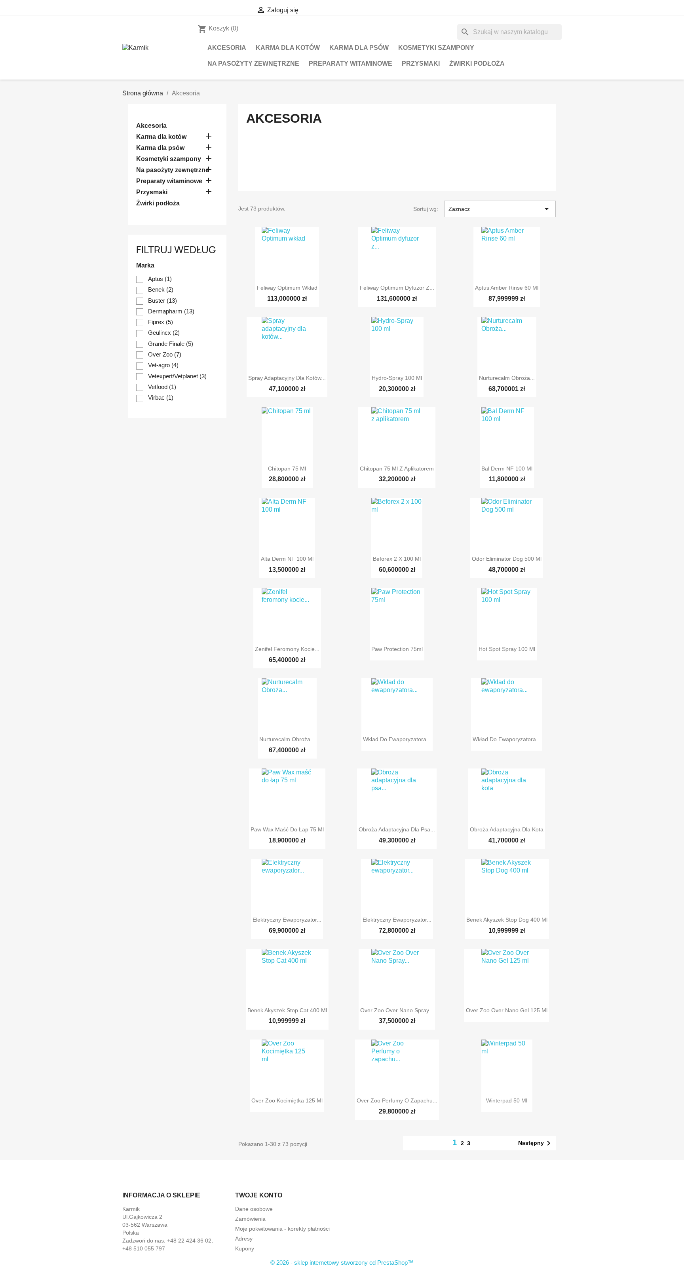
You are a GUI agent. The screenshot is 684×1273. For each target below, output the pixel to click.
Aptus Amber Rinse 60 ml (506, 288)
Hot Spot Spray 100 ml (507, 649)
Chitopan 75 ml (287, 468)
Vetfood (162, 386)
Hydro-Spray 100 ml (397, 378)
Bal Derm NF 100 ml (506, 468)
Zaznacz (499, 209)
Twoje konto (258, 1195)
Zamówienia (250, 1219)
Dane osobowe (254, 1209)
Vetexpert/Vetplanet (177, 376)
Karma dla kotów (288, 47)
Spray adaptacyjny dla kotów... (287, 378)
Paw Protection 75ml (397, 649)
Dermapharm (171, 311)
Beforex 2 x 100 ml (397, 559)
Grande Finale (170, 343)
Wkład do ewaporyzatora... (397, 739)
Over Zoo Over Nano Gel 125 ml (506, 1010)
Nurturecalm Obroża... (507, 378)
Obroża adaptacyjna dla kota (506, 829)
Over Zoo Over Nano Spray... (396, 1010)
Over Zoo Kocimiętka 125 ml (287, 1100)
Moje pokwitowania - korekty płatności (282, 1229)
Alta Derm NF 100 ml (287, 559)
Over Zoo (164, 354)
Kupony (244, 1248)
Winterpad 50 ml (506, 1100)
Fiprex (160, 322)
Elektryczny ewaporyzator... (287, 919)
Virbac (160, 397)
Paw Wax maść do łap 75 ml (287, 829)
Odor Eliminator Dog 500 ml (507, 559)
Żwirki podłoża (477, 63)
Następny (535, 1143)
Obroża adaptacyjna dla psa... (397, 829)
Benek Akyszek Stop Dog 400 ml (506, 919)
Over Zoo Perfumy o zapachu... (397, 1100)
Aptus (160, 278)
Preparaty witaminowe (350, 63)
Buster (162, 300)
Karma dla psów (359, 47)
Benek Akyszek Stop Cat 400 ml (287, 1010)
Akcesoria (226, 47)
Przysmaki (421, 63)
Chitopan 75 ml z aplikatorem (397, 468)
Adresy (244, 1238)
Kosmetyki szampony (436, 47)
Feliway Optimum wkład (287, 288)
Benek (160, 289)
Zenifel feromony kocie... (287, 649)
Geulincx (164, 332)
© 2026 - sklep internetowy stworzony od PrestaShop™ (342, 1262)
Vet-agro (163, 365)
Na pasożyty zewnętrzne (253, 63)
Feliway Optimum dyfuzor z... (397, 288)
